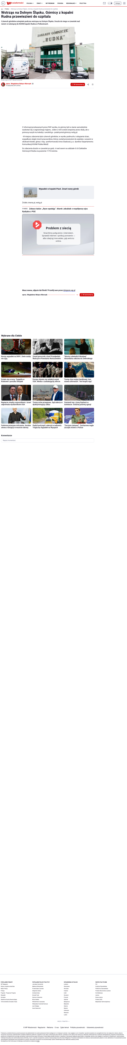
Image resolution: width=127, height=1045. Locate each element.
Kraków (66, 990)
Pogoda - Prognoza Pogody (8, 993)
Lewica (97, 995)
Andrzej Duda (36, 993)
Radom (66, 1008)
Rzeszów (66, 1012)
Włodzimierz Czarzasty (38, 1001)
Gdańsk (66, 999)
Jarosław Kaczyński (37, 984)
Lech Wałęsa (35, 1006)
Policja (2, 990)
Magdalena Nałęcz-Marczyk (21, 84)
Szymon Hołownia (37, 997)
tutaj (38, 1041)
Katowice (66, 1010)
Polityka (83, 3)
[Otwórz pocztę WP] (104, 3)
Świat (39, 3)
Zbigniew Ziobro (36, 990)
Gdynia (66, 1006)
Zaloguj (117, 3)
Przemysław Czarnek (38, 988)
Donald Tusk (35, 995)
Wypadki (3, 995)
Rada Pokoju (4, 988)
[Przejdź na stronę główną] (3, 5)
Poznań (66, 997)
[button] (110, 3)
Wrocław (66, 988)
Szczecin (66, 995)
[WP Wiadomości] (17, 3)
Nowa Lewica (99, 997)
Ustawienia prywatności (94, 1027)
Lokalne (66, 984)
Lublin (65, 1015)
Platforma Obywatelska (101, 988)
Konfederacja (99, 993)
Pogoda (60, 3)
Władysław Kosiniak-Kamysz (40, 1004)
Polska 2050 (98, 999)
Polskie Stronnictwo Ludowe (103, 990)
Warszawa (67, 986)
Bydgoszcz (67, 1001)
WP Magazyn (4, 984)
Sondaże (3, 997)
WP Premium (50, 3)
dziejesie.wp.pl (69, 290)
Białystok (66, 1004)
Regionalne (70, 3)
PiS (96, 984)
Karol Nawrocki (36, 1008)
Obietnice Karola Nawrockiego (9, 999)
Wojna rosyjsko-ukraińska (8, 986)
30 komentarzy (78, 84)
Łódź (65, 993)
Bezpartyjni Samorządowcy (102, 1001)
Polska (29, 3)
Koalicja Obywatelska (101, 986)
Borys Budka (35, 999)
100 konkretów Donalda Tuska (9, 1001)
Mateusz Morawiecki (37, 986)
